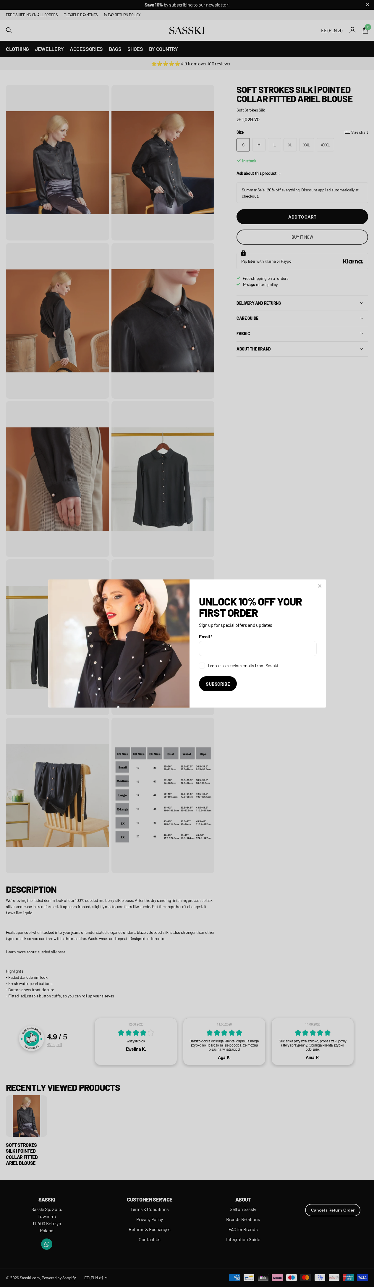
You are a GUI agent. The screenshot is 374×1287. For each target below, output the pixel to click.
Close (319, 585)
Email (205, 636)
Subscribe (218, 684)
